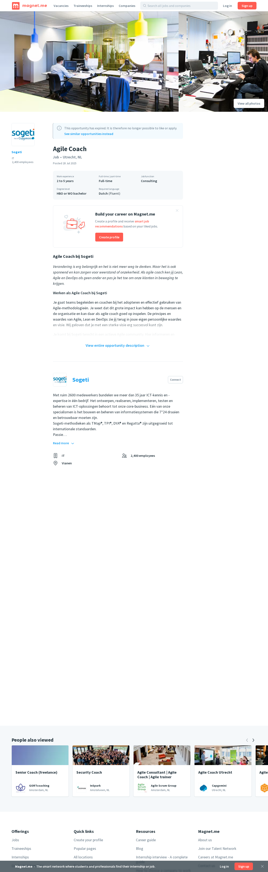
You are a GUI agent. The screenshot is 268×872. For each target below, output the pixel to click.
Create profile (109, 237)
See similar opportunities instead (88, 134)
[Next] (253, 740)
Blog (139, 848)
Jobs (15, 839)
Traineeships (82, 6)
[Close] (262, 866)
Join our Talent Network (217, 848)
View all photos (249, 103)
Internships (105, 6)
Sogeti (17, 152)
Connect (175, 379)
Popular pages (85, 848)
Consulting (149, 181)
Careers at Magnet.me (215, 857)
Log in (227, 6)
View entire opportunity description (115, 345)
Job (56, 157)
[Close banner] (177, 211)
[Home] (29, 5)
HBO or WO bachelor (71, 193)
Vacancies (61, 6)
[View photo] (89, 61)
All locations (83, 857)
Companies (127, 6)
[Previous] (247, 740)
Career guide (146, 839)
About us (205, 839)
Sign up (247, 6)
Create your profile (88, 839)
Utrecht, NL (72, 157)
